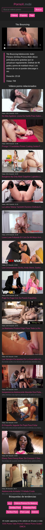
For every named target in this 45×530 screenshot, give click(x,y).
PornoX (22, 4)
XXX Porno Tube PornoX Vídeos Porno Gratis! (22, 524)
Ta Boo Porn (12, 512)
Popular (23, 15)
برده (10, 503)
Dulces (35, 512)
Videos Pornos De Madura (25, 503)
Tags (32, 15)
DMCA (22, 527)
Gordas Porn (15, 508)
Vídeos (14, 15)
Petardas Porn (29, 508)
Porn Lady (24, 512)
